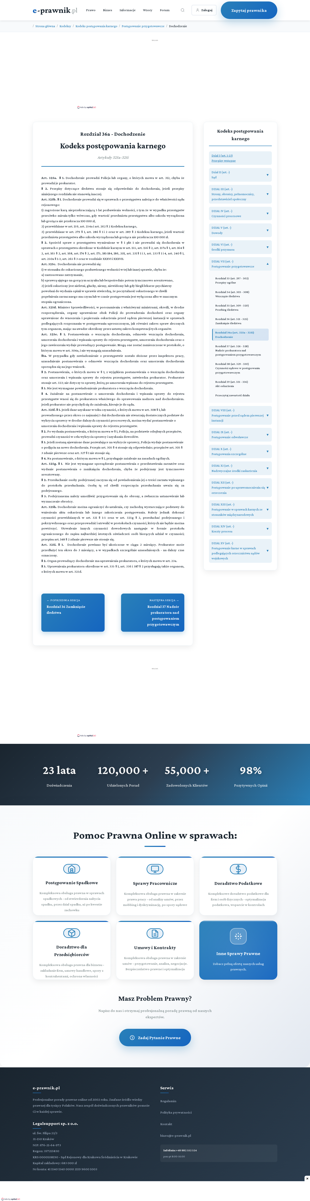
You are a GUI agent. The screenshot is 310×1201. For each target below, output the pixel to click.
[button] (240, 158)
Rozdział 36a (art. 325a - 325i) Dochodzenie (234, 334)
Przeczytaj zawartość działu (232, 395)
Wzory (147, 10)
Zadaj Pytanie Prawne (159, 1037)
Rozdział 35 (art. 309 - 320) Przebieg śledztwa (232, 307)
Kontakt (166, 1124)
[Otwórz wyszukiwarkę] (182, 10)
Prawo (91, 10)
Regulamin (168, 1101)
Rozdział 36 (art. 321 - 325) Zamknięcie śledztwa (231, 321)
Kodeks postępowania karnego (96, 26)
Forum (165, 10)
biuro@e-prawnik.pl (175, 1136)
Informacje (128, 10)
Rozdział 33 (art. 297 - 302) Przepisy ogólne (232, 280)
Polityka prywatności (176, 1112)
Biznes (107, 10)
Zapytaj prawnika (249, 10)
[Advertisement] (155, 73)
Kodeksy (65, 26)
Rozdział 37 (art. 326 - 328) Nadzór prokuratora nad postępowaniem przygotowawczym (238, 350)
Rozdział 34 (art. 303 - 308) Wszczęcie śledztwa (232, 294)
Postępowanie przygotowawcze (143, 26)
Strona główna (45, 26)
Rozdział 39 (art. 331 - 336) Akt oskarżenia (231, 384)
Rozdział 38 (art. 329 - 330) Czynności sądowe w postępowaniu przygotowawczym (237, 368)
